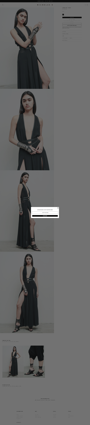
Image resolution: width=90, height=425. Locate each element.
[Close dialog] (58, 208)
